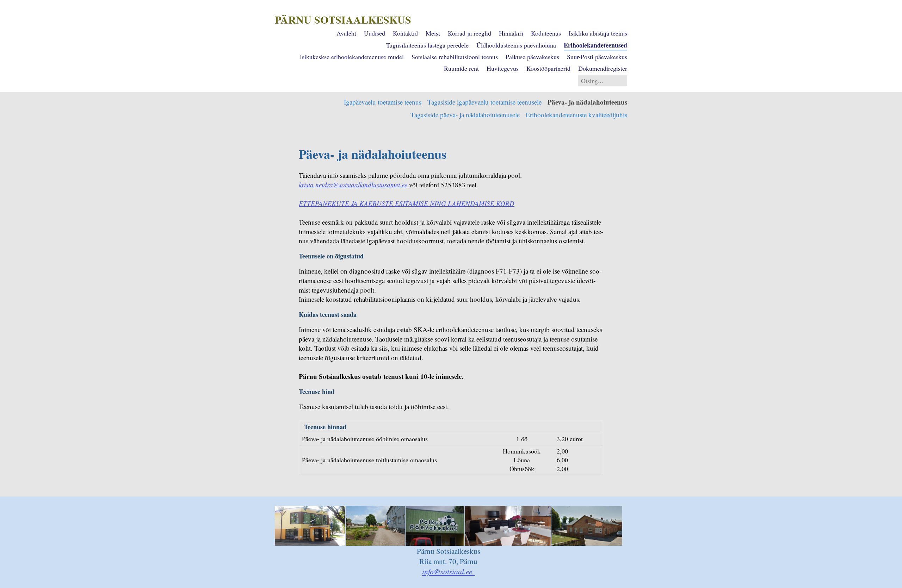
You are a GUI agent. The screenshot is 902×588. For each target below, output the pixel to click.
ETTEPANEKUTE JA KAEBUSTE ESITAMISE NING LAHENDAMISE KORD (406, 203)
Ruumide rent (461, 68)
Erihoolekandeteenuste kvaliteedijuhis (576, 114)
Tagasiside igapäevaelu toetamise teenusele (484, 102)
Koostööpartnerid (548, 68)
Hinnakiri (511, 33)
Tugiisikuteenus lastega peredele (427, 45)
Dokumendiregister (602, 68)
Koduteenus (546, 33)
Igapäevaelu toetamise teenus (382, 102)
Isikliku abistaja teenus (598, 33)
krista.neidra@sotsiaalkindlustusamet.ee (353, 184)
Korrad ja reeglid (469, 33)
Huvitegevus (503, 68)
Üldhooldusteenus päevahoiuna (516, 45)
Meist (433, 33)
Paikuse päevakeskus (532, 56)
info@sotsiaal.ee (448, 571)
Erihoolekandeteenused (595, 45)
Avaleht (346, 33)
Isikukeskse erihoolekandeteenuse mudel (352, 56)
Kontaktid (405, 33)
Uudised (374, 33)
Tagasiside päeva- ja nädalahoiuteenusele (465, 114)
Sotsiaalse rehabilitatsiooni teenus (455, 56)
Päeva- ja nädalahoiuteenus (587, 102)
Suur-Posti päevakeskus (597, 56)
